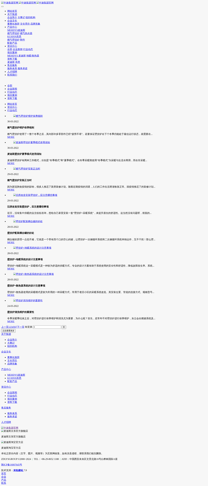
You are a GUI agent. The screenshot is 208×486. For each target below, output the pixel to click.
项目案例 (12, 95)
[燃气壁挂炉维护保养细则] (28, 116)
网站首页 (12, 104)
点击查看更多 (8, 331)
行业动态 (12, 92)
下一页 (20, 327)
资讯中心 (12, 107)
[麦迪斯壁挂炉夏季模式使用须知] (31, 142)
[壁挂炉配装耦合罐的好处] (28, 221)
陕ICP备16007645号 (11, 464)
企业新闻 (12, 88)
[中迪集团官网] (104, 2)
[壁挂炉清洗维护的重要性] (28, 300)
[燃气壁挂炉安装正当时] (26, 168)
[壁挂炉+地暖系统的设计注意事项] (32, 247)
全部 (9, 49)
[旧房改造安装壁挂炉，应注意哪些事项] (35, 195)
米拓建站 (18, 470)
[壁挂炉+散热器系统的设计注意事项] (33, 274)
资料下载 (12, 98)
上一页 (5, 327)
